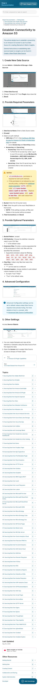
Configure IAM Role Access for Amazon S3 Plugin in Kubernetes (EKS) (20, 140)
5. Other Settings (10, 319)
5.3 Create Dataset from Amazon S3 (14, 364)
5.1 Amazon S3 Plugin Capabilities (16, 357)
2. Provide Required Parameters (18, 102)
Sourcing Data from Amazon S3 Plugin (15, 23)
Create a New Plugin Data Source (15, 53)
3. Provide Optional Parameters (18, 220)
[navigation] (19, 375)
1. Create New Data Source (15, 60)
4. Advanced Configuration (16, 281)
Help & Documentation (8, 4)
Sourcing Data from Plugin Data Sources (15, 21)
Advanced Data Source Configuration (20, 312)
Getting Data (20, 20)
